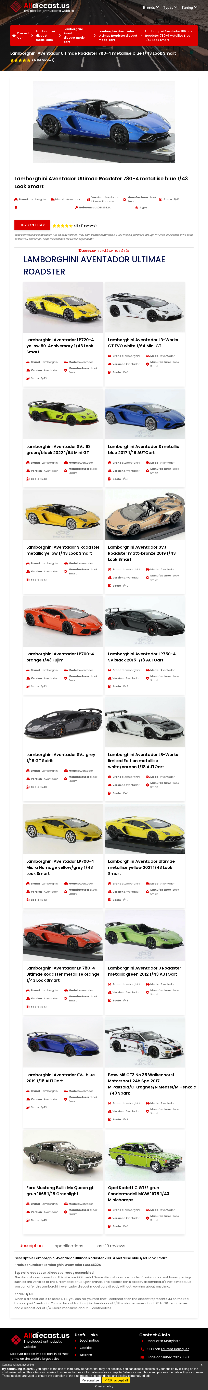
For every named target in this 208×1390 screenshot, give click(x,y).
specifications (69, 1246)
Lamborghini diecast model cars (45, 35)
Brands (149, 7)
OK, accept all (117, 1380)
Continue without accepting (18, 1364)
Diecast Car (23, 35)
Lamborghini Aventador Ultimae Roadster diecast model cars (118, 35)
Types (168, 7)
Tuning (187, 7)
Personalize (90, 1380)
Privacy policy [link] (104, 1386)
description (31, 1245)
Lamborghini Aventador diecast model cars (75, 35)
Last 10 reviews (110, 1246)
